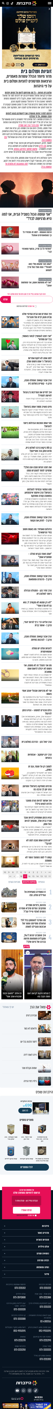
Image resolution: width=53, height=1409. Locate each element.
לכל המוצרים (26, 1166)
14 (37, 876)
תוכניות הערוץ (42, 1238)
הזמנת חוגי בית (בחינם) (42, 1335)
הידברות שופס (20, 1345)
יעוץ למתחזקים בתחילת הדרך (40, 1302)
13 (41, 876)
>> (10, 876)
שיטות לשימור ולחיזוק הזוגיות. (25, 149)
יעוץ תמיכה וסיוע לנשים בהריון (39, 1326)
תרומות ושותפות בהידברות (16, 1283)
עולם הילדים (43, 1245)
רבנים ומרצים (43, 1259)
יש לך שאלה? (8, 1006)
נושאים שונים (43, 1252)
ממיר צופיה (47, 1345)
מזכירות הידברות (45, 1283)
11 (50, 876)
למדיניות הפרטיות (22, 306)
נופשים (23, 1335)
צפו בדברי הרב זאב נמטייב (28, 125)
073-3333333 (45, 1348)
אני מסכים (25, 306)
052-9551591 (45, 1330)
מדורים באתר (43, 1231)
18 (21, 876)
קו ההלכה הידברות (18, 1314)
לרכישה (25, 1109)
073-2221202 (45, 1358)
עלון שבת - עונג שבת (43, 1292)
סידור (46, 1273)
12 (45, 876)
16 (29, 876)
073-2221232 (45, 1306)
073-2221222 (45, 1287)
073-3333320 (20, 1308)
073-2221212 (20, 1287)
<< (50, 872)
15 (33, 876)
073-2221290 (45, 1339)
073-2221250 (20, 1348)
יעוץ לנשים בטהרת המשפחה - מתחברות (39, 1315)
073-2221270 (20, 1339)
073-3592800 (19, 1296)
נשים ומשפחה (42, 1266)
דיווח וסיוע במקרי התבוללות (15, 1326)
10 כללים (42, 146)
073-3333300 (20, 1318)
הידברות (45, 1225)
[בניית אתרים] (38, 1396)
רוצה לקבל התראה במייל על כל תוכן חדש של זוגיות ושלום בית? (26, 294)
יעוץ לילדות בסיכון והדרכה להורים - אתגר (16, 1303)
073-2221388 (45, 1296)
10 (5, 872)
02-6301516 (45, 1320)
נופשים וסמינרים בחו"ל (42, 1354)
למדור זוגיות (41, 113)
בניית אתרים (38, 1398)
